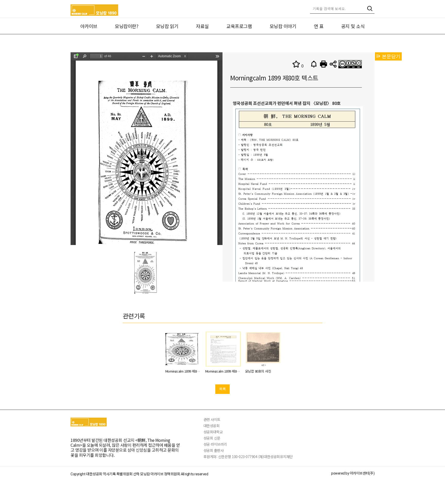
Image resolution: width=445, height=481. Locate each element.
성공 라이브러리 (215, 444)
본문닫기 (390, 56)
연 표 (319, 26)
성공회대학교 (213, 431)
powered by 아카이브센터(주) (352, 473)
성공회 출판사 (213, 450)
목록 (222, 389)
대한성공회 (211, 425)
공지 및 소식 (353, 26)
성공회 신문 (211, 438)
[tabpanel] (147, 272)
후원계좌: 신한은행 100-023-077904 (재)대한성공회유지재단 (248, 456)
